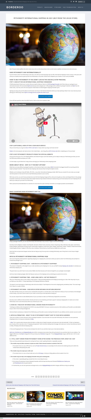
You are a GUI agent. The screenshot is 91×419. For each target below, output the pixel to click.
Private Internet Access (41, 346)
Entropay (41, 353)
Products (40, 7)
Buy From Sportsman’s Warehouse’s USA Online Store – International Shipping (15, 403)
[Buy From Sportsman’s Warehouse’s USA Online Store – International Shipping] (16, 396)
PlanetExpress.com (19, 363)
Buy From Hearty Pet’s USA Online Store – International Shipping (34, 404)
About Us (80, 7)
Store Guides (57, 7)
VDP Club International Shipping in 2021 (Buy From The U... (25, 1)
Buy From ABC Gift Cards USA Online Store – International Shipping (74, 403)
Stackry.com (67, 361)
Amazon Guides (48, 7)
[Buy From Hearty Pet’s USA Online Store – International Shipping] (36, 396)
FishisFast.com (60, 361)
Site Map (33, 414)
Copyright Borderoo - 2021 (11, 414)
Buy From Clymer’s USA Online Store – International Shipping (55, 403)
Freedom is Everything (40, 414)
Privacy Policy (28, 414)
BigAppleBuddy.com (47, 365)
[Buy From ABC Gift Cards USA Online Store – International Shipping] (75, 396)
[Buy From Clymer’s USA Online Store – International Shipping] (55, 396)
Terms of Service (21, 414)
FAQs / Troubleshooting (69, 7)
